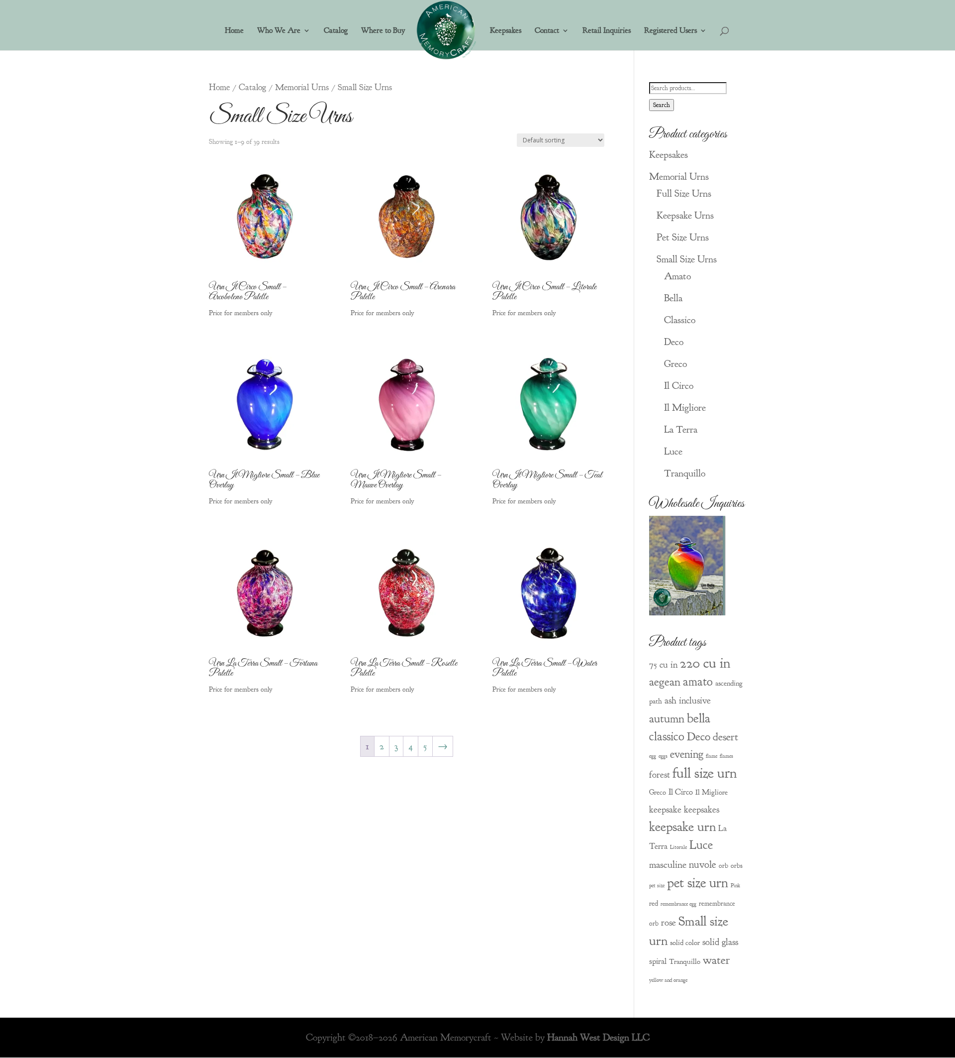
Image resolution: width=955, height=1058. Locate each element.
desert (725, 737)
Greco (675, 363)
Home (234, 31)
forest (659, 775)
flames (726, 756)
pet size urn (697, 883)
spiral (658, 960)
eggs (663, 756)
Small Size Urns (687, 259)
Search (661, 105)
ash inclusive (688, 700)
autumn (666, 718)
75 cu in (663, 665)
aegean (664, 681)
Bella (673, 298)
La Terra (680, 429)
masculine (667, 864)
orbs (737, 865)
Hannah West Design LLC (598, 1037)
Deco (673, 342)
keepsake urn (682, 826)
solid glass (720, 942)
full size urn (704, 773)
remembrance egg (678, 904)
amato (698, 682)
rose (668, 923)
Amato (677, 276)
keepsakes (701, 810)
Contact (547, 31)
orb (723, 865)
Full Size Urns (684, 193)
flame (711, 756)
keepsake (665, 810)
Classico (679, 320)
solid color (685, 942)
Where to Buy (383, 31)
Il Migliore (685, 407)
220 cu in (705, 663)
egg (652, 756)
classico (666, 736)
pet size (657, 885)
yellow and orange (668, 980)
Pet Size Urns (683, 237)
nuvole (702, 864)
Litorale (678, 847)
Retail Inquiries (606, 31)
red (653, 903)
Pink (735, 885)
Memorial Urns (302, 87)
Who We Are (278, 31)
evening (686, 754)
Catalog (336, 31)
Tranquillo (684, 473)
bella (698, 718)
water (716, 959)
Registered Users (670, 31)
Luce (673, 451)
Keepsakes (505, 31)
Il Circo (678, 385)
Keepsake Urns (685, 215)
